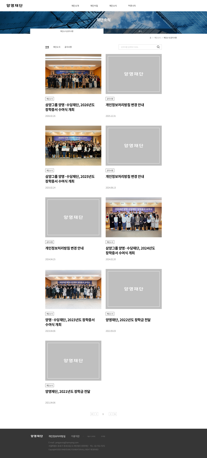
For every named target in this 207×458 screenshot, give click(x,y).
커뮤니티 (132, 6)
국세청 (103, 436)
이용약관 (75, 436)
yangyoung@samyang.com (67, 442)
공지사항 (68, 47)
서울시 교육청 (91, 436)
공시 (140, 31)
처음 (92, 414)
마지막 (115, 414)
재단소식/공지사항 (66, 31)
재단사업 (94, 6)
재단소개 (75, 6)
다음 (110, 414)
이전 (96, 414)
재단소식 (113, 6)
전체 (47, 47)
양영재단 (14, 6)
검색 (158, 47)
